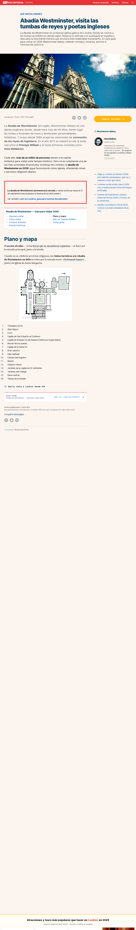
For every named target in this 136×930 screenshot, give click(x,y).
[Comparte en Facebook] (74, 118)
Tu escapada (8, 430)
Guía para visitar (16, 216)
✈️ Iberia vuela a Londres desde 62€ (25, 386)
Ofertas (125, 2)
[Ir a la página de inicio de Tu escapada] (12, 2)
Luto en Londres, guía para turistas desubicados (44, 199)
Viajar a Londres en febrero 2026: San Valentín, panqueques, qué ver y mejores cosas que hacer (113, 177)
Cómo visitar (15, 219)
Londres (29, 2)
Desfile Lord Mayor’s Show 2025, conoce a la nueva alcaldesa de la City (112, 208)
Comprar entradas (17, 222)
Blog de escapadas (101, 2)
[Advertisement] (113, 259)
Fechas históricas (17, 225)
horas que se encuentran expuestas (51, 245)
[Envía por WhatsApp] (85, 118)
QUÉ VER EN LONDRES (31, 14)
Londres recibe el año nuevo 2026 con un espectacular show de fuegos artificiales (114, 187)
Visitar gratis (58, 222)
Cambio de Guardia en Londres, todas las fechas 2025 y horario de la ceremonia (113, 197)
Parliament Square (73, 259)
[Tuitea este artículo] (79, 118)
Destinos (115, 2)
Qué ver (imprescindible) (64, 219)
